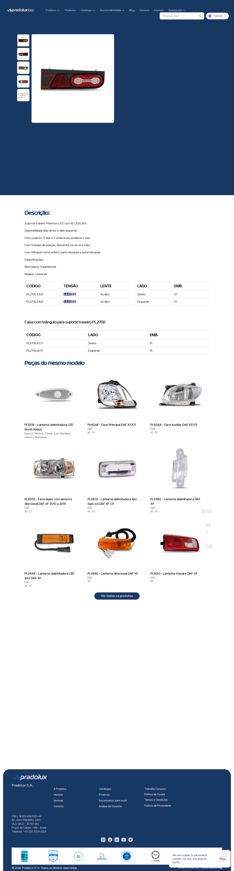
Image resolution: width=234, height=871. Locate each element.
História (58, 794)
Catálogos (105, 788)
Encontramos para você (113, 800)
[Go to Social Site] (103, 839)
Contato (59, 806)
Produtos (104, 794)
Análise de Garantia (110, 806)
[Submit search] (200, 15)
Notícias (58, 800)
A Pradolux (60, 788)
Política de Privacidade (157, 805)
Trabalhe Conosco (155, 788)
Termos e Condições (156, 799)
